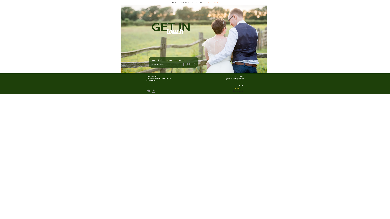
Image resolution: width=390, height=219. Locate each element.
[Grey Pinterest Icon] (148, 91)
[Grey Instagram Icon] (153, 91)
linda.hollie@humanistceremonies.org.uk (168, 60)
